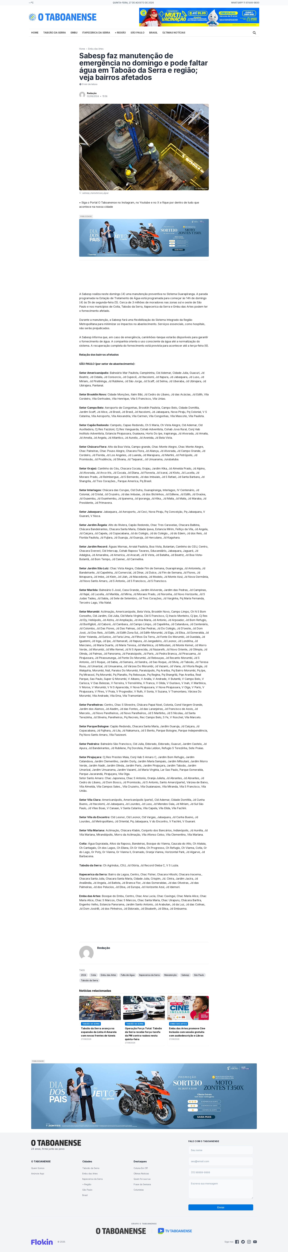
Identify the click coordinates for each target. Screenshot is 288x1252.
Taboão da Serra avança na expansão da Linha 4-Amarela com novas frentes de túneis (99, 1032)
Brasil (153, 32)
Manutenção (170, 975)
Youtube (145, 202)
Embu (74, 32)
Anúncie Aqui (37, 1173)
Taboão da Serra (54, 32)
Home (34, 32)
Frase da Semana (142, 1184)
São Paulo (137, 32)
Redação (92, 93)
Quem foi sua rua (142, 1179)
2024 (83, 975)
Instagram (128, 202)
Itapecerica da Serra (96, 32)
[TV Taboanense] (175, 1231)
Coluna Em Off (141, 1168)
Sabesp (185, 975)
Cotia (93, 975)
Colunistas (139, 1189)
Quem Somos (37, 1168)
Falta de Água (128, 975)
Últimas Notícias (173, 32)
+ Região (120, 32)
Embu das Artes (96, 48)
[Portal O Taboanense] (121, 1231)
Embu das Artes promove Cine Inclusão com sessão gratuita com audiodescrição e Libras (187, 1032)
